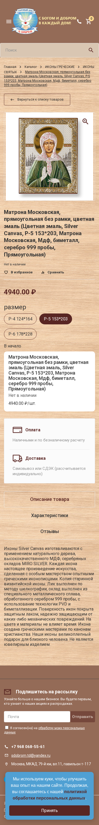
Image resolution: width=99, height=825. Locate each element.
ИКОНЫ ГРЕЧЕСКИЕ (60, 67)
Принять (49, 810)
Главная (10, 67)
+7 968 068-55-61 (28, 746)
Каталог (31, 67)
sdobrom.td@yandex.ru (30, 755)
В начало (12, 346)
